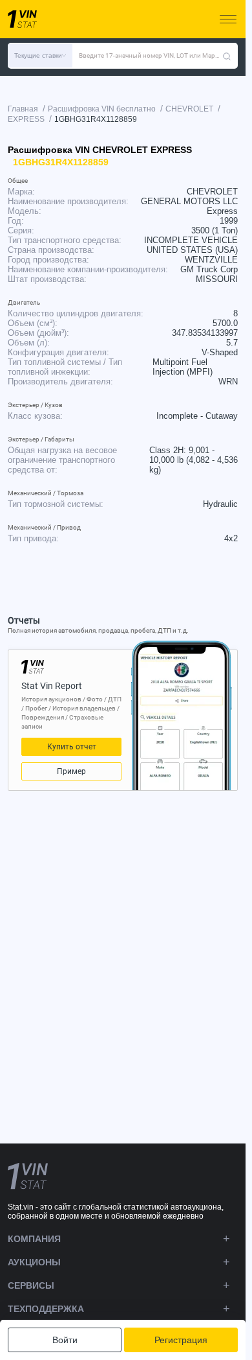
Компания (34, 1239)
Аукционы (34, 1262)
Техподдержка (46, 1309)
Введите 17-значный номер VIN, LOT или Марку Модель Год (150, 55)
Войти (65, 1340)
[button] (40, 55)
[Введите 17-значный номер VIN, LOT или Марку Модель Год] (226, 56)
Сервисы (31, 1285)
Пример (71, 771)
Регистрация (180, 1340)
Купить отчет (71, 746)
